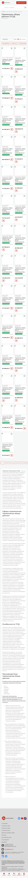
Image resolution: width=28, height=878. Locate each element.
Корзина (14, 875)
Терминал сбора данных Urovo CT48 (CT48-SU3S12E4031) (20, 209)
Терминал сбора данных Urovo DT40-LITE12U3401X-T (20, 300)
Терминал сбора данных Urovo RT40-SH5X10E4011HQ (20, 270)
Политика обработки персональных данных (12, 860)
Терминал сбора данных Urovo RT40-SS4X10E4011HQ (7, 270)
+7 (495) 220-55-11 (9, 844)
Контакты (4, 835)
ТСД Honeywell (23, 43)
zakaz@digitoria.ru (9, 849)
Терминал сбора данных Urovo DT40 (20, 62)
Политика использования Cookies (10, 863)
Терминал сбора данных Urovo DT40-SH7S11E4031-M (7, 360)
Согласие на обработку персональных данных (13, 861)
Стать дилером (5, 839)
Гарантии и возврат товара (8, 832)
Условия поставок (6, 825)
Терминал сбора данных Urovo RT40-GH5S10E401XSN (20, 121)
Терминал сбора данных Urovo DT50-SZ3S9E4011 (7, 447)
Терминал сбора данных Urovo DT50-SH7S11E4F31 (20, 180)
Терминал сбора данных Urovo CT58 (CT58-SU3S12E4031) (7, 239)
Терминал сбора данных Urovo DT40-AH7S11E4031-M (20, 151)
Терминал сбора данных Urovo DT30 (7, 61)
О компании (5, 823)
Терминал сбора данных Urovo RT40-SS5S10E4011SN (20, 240)
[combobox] (13, 7)
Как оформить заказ (6, 837)
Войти (24, 875)
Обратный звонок (21, 2)
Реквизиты (4, 842)
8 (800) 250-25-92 (9, 845)
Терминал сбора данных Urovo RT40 (7, 90)
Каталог (9, 875)
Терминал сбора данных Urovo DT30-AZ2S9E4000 (7, 300)
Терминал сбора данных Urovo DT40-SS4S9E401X (7, 329)
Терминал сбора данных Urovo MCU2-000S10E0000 (20, 91)
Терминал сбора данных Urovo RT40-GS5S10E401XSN (7, 151)
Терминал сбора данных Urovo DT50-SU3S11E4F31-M (20, 420)
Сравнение (19, 875)
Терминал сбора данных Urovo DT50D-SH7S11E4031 (7, 210)
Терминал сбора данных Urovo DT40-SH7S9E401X (7, 180)
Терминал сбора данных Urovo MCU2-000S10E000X (7, 121)
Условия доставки (6, 828)
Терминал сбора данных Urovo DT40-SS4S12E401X (20, 330)
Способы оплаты (6, 830)
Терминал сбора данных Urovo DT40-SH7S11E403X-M (20, 360)
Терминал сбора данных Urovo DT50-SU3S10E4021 (20, 390)
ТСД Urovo (14, 43)
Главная (3, 11)
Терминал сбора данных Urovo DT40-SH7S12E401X (7, 390)
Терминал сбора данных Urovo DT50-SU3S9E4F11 (7, 419)
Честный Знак (5, 43)
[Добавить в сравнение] (12, 48)
